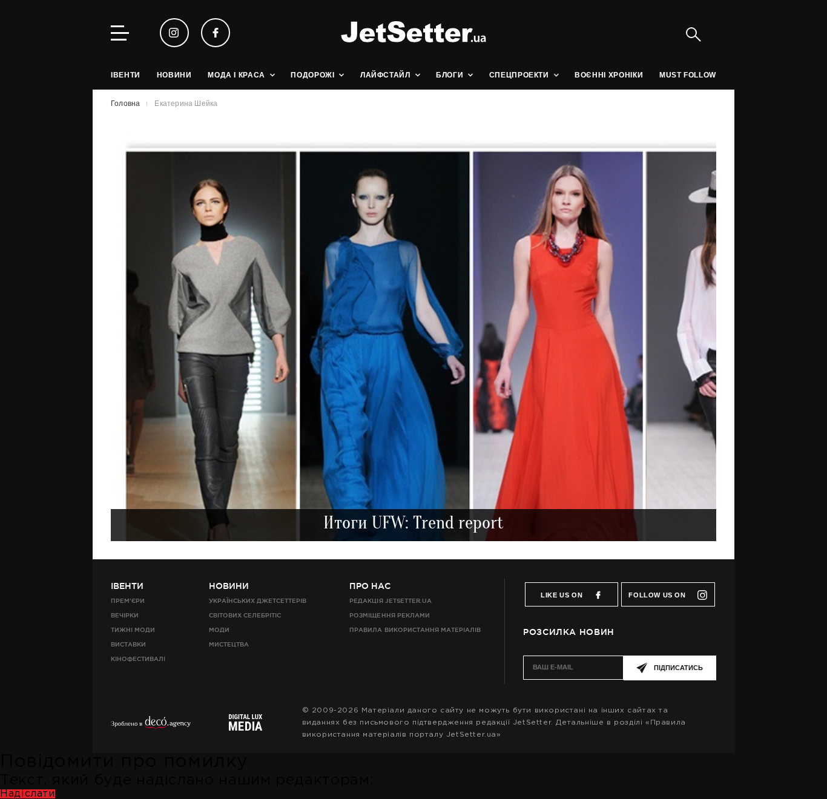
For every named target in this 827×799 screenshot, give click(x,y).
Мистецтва (229, 644)
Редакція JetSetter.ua (390, 600)
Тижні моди (133, 629)
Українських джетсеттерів (257, 600)
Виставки (128, 644)
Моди (219, 629)
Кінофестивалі (138, 659)
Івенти (127, 586)
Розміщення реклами (389, 615)
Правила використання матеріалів (415, 629)
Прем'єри (128, 600)
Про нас (369, 586)
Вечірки (125, 615)
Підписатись (678, 667)
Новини (229, 586)
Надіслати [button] (27, 793)
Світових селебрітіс (245, 615)
